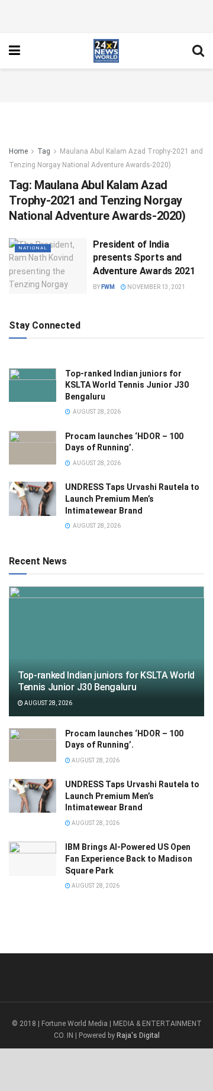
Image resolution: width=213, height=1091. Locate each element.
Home (18, 151)
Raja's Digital (138, 1035)
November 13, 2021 (155, 287)
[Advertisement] (106, 15)
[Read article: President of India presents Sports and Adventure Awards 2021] (48, 266)
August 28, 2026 (47, 703)
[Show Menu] (14, 51)
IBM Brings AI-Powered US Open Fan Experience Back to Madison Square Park (128, 858)
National (32, 248)
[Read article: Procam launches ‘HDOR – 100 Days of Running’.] (32, 448)
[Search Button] (198, 51)
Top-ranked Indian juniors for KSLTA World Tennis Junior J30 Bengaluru (127, 385)
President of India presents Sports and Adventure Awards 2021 (144, 258)
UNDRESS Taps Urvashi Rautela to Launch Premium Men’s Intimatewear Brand (132, 498)
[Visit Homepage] (106, 51)
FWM (108, 287)
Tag (43, 151)
